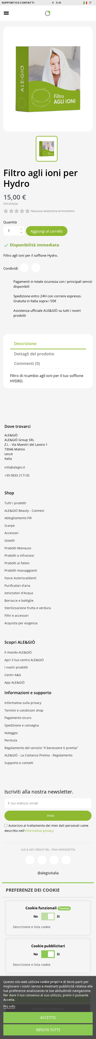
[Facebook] (29, 860)
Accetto (48, 1017)
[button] (14, 13)
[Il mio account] (81, 13)
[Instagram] (42, 860)
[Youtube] (66, 860)
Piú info (9, 1006)
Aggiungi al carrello (47, 231)
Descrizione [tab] (25, 343)
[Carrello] (89, 13)
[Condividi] (24, 267)
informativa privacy (39, 831)
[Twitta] (35, 267)
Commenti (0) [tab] (27, 363)
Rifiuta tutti (48, 1029)
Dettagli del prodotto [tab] (34, 353)
